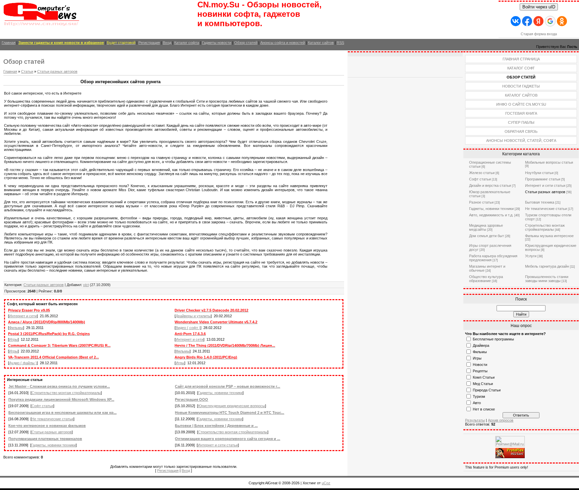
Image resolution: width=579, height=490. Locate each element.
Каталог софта (186, 43)
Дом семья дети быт (486, 236)
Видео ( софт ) (188, 328)
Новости (480, 365)
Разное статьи (481, 202)
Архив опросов (500, 420)
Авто (477, 403)
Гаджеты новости (216, 43)
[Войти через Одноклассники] (562, 21)
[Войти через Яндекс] (538, 21)
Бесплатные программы (493, 339)
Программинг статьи (542, 179)
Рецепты (480, 371)
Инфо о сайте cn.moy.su (521, 104)
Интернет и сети (23, 316)
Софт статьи (42, 406)
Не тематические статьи (52, 419)
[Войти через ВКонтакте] (516, 21)
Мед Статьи (483, 384)
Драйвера (481, 345)
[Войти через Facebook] (527, 21)
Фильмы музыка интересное (549, 236)
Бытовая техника (539, 202)
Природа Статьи (487, 390)
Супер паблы (521, 122)
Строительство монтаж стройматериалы (66, 393)
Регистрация (149, 43)
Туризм (479, 396)
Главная (8, 43)
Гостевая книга (521, 113)
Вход (167, 43)
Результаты (475, 420)
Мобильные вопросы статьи (549, 162)
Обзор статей (245, 43)
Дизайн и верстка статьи (490, 185)
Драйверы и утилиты (193, 316)
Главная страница (521, 59)
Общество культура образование (486, 279)
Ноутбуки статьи (539, 173)
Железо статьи (482, 173)
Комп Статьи (484, 377)
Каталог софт (521, 68)
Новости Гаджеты (521, 86)
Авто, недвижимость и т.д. (491, 215)
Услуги (530, 256)
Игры (13, 339)
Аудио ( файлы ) (23, 363)
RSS (340, 43)
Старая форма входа (539, 34)
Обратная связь (521, 131)
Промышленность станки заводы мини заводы (546, 279)
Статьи (27, 71)
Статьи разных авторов (57, 71)
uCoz (326, 483)
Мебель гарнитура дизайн (547, 266)
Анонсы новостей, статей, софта (521, 141)
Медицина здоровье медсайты (486, 227)
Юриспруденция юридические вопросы (231, 406)
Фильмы (16, 328)
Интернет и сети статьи (218, 445)
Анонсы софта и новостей (282, 43)
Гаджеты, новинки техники (220, 393)
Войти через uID (538, 6)
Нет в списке (484, 409)
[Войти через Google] (550, 21)
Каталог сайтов (321, 43)
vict (86, 285)
